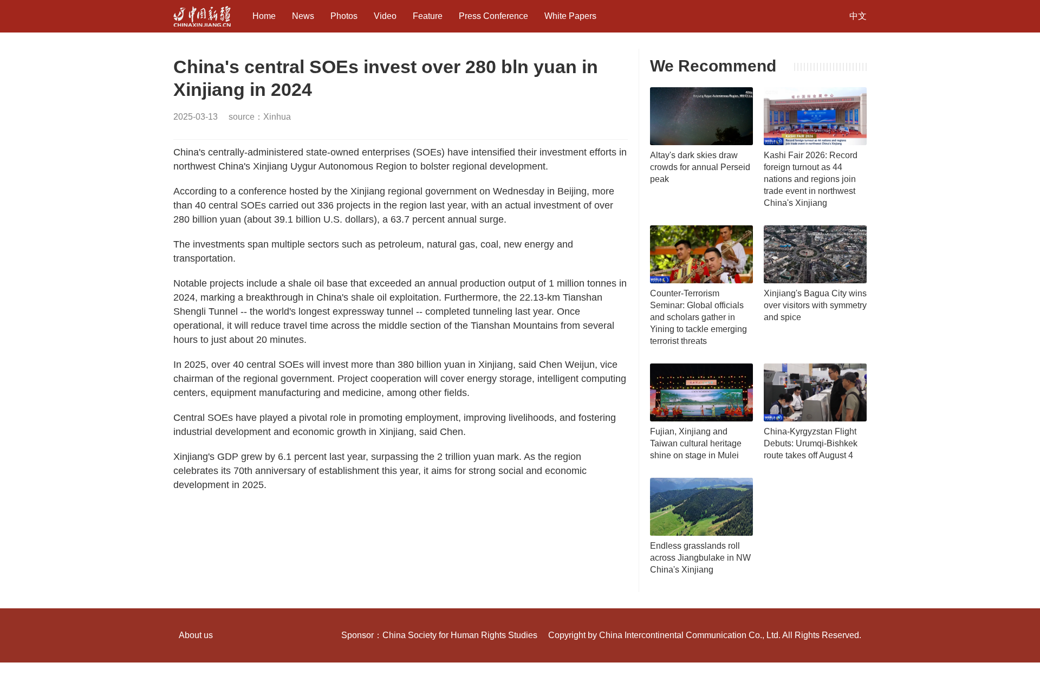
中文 (858, 16)
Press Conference (493, 16)
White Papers (570, 16)
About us (196, 635)
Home (264, 16)
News (303, 16)
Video (385, 16)
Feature (428, 16)
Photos (344, 16)
